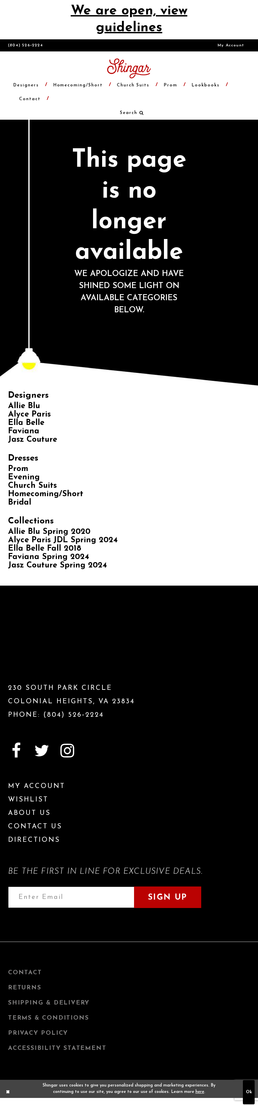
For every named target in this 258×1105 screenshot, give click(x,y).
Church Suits (32, 486)
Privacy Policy (38, 1033)
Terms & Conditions (48, 1018)
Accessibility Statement (57, 1048)
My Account (231, 45)
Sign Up (167, 898)
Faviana (23, 431)
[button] (129, 113)
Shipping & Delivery (49, 1003)
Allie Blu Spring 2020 (49, 532)
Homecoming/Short (45, 494)
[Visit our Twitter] (42, 751)
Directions (34, 840)
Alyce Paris (29, 414)
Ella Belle (26, 423)
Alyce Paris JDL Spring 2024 (63, 540)
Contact (25, 973)
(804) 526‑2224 (25, 45)
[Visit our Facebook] (16, 751)
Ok (249, 1092)
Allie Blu (24, 406)
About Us (29, 813)
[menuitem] (231, 45)
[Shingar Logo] (46, 646)
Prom (18, 469)
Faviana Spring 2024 (48, 557)
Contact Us (35, 826)
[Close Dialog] (8, 1092)
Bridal (19, 503)
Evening (24, 477)
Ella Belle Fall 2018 (44, 549)
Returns (24, 988)
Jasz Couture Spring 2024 (57, 565)
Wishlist (28, 799)
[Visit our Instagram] (67, 751)
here (200, 1092)
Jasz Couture (32, 440)
